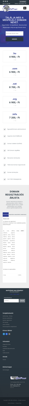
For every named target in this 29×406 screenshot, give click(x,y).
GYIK (25, 3)
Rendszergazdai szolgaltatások (10, 326)
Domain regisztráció (7, 320)
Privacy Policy (18, 403)
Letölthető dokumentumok (9, 348)
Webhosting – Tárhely (7, 316)
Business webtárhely (7, 318)
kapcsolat (12, 387)
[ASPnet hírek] (7, 1)
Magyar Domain (6, 214)
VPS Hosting (5, 322)
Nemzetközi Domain (12, 214)
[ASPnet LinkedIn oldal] (5, 1)
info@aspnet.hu (16, 386)
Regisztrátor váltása (17, 214)
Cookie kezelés (6, 352)
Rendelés (5, 346)
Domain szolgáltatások (23, 214)
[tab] (6, 214)
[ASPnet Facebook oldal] (3, 1)
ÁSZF (4, 350)
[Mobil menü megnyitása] (25, 8)
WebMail (16, 3)
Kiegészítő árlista (6, 344)
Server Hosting (6, 324)
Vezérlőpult (23, 1)
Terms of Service (11, 403)
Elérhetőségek (21, 3)
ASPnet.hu (15, 400)
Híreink (4, 359)
